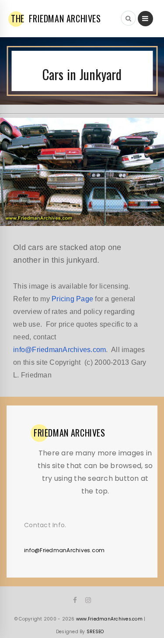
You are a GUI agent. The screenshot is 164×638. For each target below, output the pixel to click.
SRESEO (95, 631)
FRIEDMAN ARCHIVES (56, 18)
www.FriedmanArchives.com (109, 619)
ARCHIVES (69, 432)
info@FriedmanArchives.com (59, 349)
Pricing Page (72, 299)
